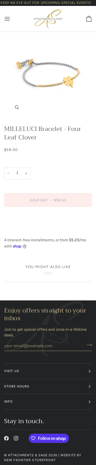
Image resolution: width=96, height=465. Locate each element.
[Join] (87, 345)
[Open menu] (11, 18)
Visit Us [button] (11, 371)
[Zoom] (48, 76)
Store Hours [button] (16, 386)
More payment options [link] (24, 231)
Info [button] (8, 401)
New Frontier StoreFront (30, 460)
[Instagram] (16, 438)
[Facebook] (6, 438)
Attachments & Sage (28, 455)
